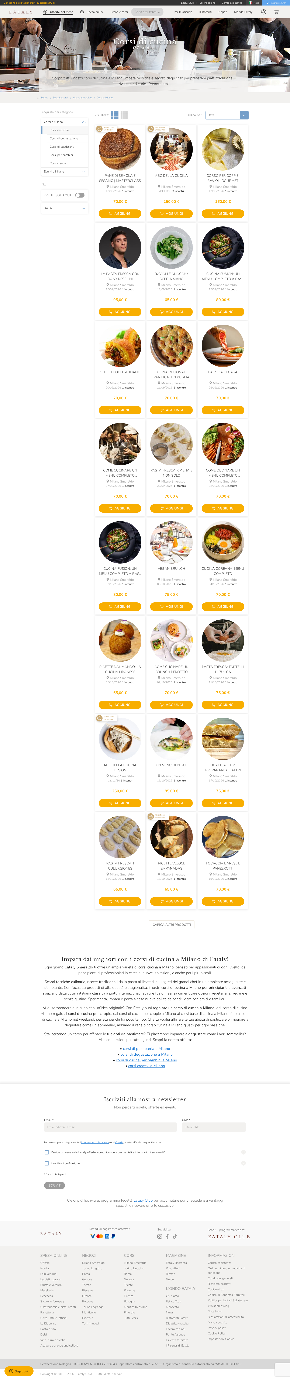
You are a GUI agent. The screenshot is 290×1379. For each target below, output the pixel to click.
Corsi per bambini (61, 155)
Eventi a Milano (54, 171)
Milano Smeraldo (82, 97)
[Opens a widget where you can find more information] (19, 1371)
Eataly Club (143, 1200)
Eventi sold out (58, 195)
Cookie (119, 1142)
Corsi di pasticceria (62, 146)
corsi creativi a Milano (146, 1065)
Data (48, 208)
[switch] (81, 195)
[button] (263, 11)
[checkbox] (46, 1152)
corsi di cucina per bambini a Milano (146, 1060)
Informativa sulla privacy (95, 1142)
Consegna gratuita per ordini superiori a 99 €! (29, 2)
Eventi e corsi (60, 97)
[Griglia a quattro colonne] (124, 115)
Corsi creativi (58, 163)
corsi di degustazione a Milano (147, 1054)
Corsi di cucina (59, 130)
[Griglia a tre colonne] (114, 115)
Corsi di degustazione (64, 138)
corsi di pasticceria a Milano (146, 1048)
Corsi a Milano (105, 97)
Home (44, 97)
